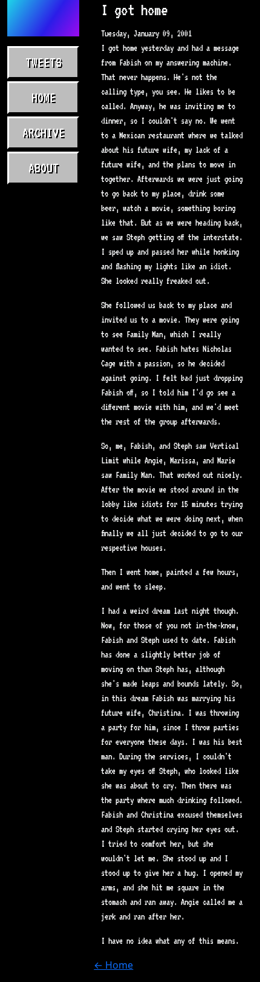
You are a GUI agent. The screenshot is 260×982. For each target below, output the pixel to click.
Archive (43, 133)
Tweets (43, 62)
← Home (113, 965)
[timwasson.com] (43, 18)
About (43, 168)
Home (43, 97)
